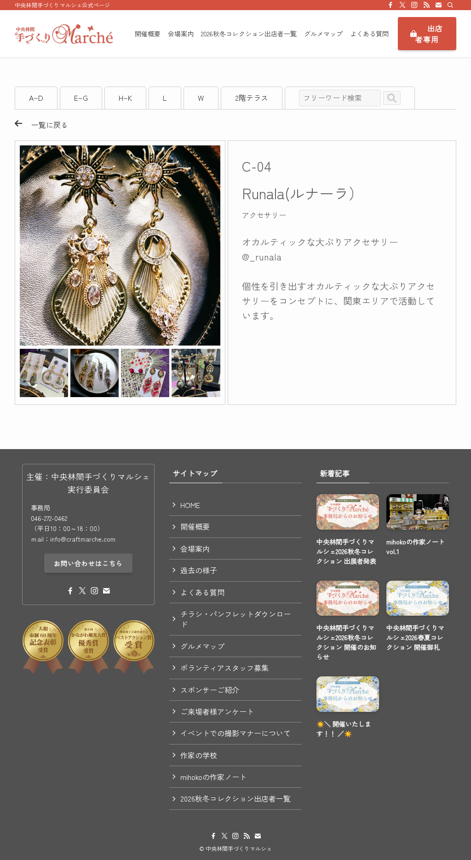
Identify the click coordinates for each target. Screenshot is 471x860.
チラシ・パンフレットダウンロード (235, 618)
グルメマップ (202, 646)
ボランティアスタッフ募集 (224, 667)
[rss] (426, 5)
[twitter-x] (402, 5)
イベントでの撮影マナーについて (235, 733)
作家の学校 (198, 755)
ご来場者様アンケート (217, 711)
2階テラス (251, 97)
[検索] (450, 5)
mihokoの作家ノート (213, 776)
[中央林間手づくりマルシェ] (64, 33)
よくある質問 (202, 592)
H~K (125, 97)
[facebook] (390, 5)
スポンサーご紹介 (209, 689)
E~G (81, 97)
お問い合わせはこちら (88, 563)
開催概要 (195, 526)
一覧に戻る (45, 124)
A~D (36, 97)
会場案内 (195, 548)
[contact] (438, 5)
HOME (190, 504)
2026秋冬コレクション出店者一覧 (235, 798)
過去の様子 (198, 570)
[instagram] (414, 5)
